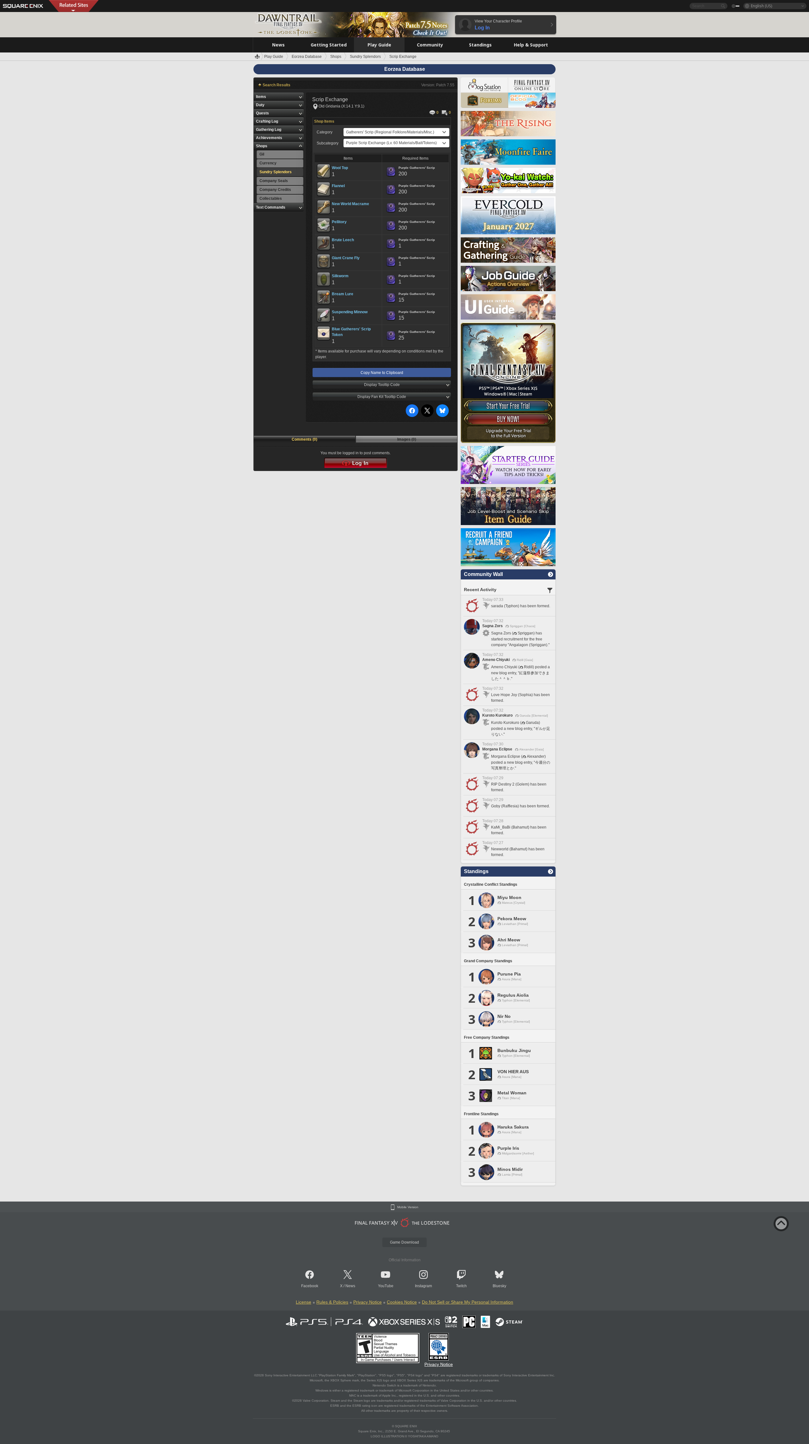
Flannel (338, 186)
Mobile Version (407, 1207)
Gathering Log (268, 129)
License (303, 1302)
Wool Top (340, 168)
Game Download (404, 1242)
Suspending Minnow (350, 312)
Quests (262, 113)
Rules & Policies (332, 1302)
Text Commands (270, 207)
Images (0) (406, 439)
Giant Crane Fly (346, 258)
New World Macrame (350, 204)
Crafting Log (267, 121)
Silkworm (340, 276)
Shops (261, 146)
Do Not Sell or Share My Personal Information (467, 1302)
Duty (260, 105)
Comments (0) (304, 439)
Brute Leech (343, 240)
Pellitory (339, 222)
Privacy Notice (367, 1302)
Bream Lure (342, 294)
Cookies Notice (402, 1302)
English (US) (761, 6)
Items (261, 97)
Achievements (269, 138)
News (350, 1286)
